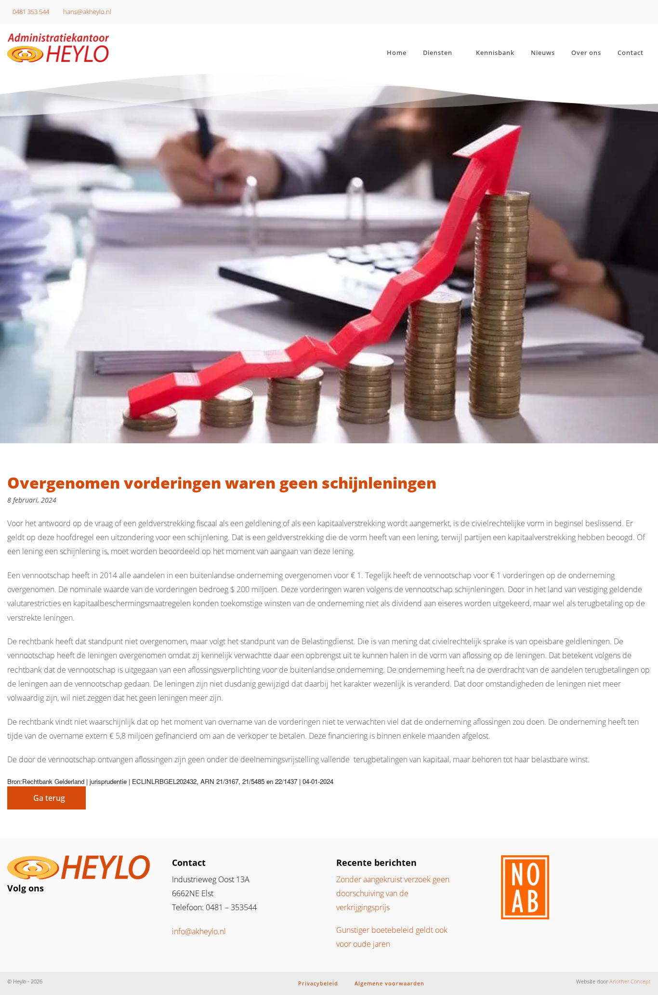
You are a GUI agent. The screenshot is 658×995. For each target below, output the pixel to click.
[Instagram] (19, 911)
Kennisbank (495, 52)
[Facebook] (34, 911)
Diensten (437, 52)
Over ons (586, 52)
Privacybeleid (318, 983)
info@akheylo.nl (199, 931)
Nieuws (543, 52)
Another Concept (630, 981)
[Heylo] (82, 47)
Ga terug (49, 798)
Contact (631, 52)
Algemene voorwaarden (389, 983)
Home (397, 52)
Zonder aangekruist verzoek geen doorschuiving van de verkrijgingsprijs (392, 893)
